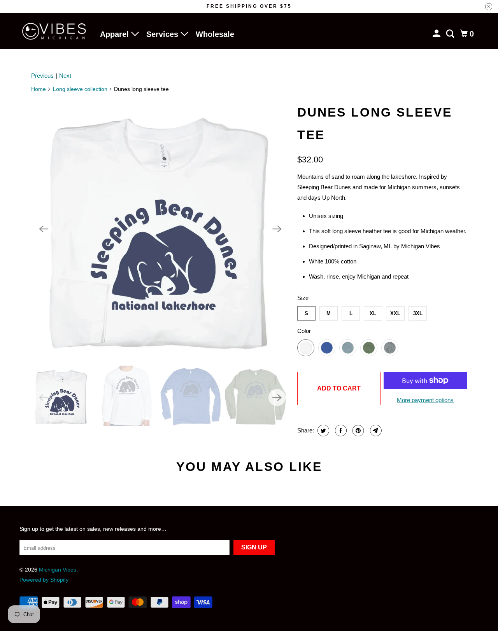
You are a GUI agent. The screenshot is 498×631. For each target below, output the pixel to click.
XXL (395, 313)
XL (373, 313)
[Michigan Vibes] (54, 31)
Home (38, 89)
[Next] (277, 228)
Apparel (115, 34)
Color (304, 331)
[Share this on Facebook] (340, 430)
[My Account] (437, 34)
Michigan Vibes (57, 570)
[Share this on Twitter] (322, 430)
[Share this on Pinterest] (357, 430)
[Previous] (43, 228)
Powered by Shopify (43, 580)
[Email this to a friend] (375, 430)
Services (163, 34)
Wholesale (215, 34)
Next (65, 75)
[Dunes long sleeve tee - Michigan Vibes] (160, 229)
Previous (42, 75)
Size (303, 298)
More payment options (425, 400)
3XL (418, 313)
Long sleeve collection (80, 89)
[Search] (451, 34)
